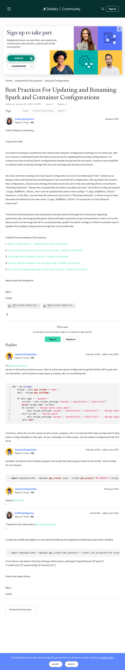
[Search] (102, 9)
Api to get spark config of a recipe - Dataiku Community (38, 256)
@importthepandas (45, 524)
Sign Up (18, 58)
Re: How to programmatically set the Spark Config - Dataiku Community (47, 269)
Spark (26, 110)
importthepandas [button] (26, 354)
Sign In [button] (53, 339)
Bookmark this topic (20, 609)
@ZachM (18, 500)
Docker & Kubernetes (43, 110)
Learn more (18, 66)
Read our (101, 657)
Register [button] (71, 339)
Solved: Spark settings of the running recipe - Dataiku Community (44, 262)
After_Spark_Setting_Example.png (26, 305)
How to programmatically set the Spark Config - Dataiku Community (45, 250)
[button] (119, 28)
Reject (71, 664)
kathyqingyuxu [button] (24, 118)
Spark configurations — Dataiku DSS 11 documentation (38, 243)
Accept (55, 664)
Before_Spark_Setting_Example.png (61, 305)
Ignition (61, 110)
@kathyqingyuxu (18, 365)
